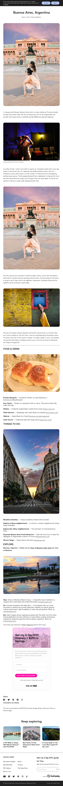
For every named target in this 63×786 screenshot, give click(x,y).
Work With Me (7, 765)
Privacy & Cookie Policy (53, 783)
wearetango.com (39, 540)
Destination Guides (9, 761)
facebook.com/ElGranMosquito (12, 400)
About (20, 761)
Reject (55, 3)
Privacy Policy (42, 708)
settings (6, 4)
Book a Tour (7, 771)
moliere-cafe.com (48, 409)
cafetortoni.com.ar (45, 420)
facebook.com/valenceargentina (39, 416)
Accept (46, 3)
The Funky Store (23, 768)
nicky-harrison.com (52, 412)
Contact (20, 765)
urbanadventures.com (42, 536)
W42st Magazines (28, 625)
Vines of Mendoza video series (41, 548)
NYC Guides (7, 768)
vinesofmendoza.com (44, 602)
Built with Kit (31, 685)
